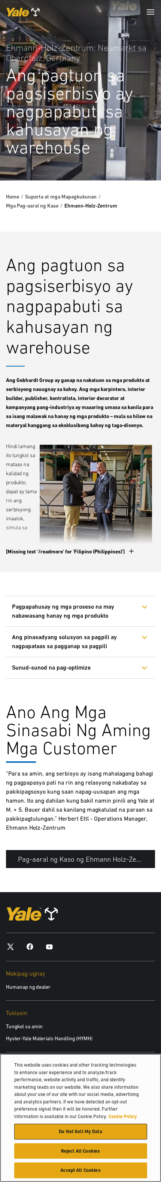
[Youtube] (49, 946)
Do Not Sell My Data (80, 1131)
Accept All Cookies (80, 1170)
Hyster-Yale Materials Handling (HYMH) (49, 1038)
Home (12, 197)
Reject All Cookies (80, 1151)
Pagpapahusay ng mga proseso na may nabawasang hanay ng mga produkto (63, 611)
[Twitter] (10, 946)
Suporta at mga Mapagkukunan (61, 197)
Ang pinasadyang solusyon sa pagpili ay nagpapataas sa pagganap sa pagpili (64, 641)
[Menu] (150, 12)
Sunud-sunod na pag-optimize (51, 667)
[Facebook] (29, 946)
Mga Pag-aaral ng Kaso (32, 206)
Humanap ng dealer (28, 987)
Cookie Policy (123, 1116)
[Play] (138, 157)
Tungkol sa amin (24, 1026)
